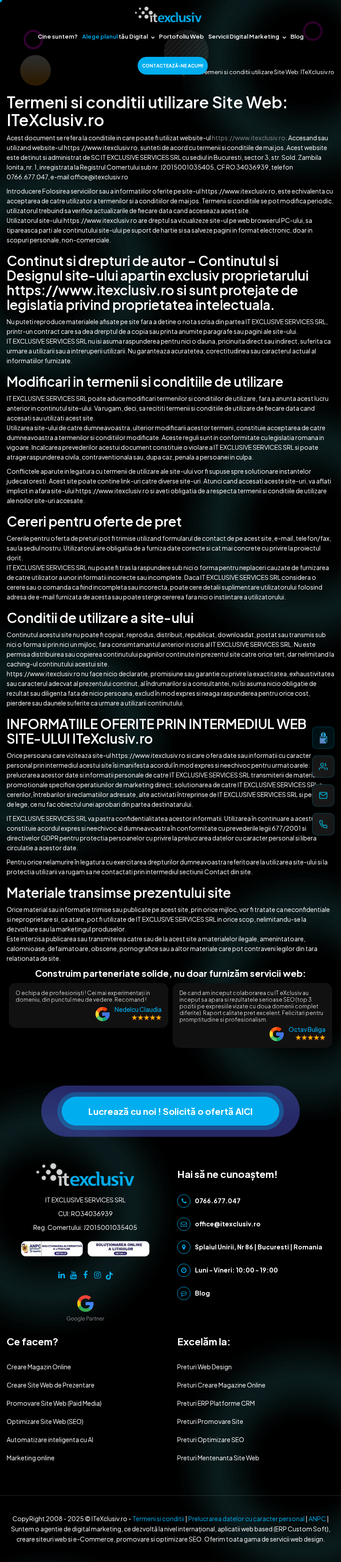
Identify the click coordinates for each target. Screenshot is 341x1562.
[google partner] (85, 1308)
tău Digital (115, 36)
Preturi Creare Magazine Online (221, 1385)
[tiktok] (109, 1275)
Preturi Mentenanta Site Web (218, 1458)
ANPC (317, 1518)
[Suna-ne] (323, 824)
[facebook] (85, 1275)
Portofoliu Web (181, 36)
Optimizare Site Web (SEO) (45, 1421)
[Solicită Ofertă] (323, 738)
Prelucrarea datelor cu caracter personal (246, 1518)
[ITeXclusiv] (168, 14)
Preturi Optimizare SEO (210, 1439)
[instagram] (97, 1275)
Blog (297, 36)
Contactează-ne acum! (172, 65)
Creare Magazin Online (39, 1367)
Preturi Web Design (204, 1367)
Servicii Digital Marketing (243, 36)
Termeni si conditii (158, 1518)
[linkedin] (61, 1275)
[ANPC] (52, 1249)
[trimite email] (323, 796)
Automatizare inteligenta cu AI (50, 1439)
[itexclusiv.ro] (85, 1173)
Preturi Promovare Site (210, 1421)
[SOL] (118, 1249)
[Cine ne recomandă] (323, 767)
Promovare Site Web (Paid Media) (54, 1403)
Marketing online (31, 1458)
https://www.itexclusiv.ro (248, 138)
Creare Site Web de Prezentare (51, 1385)
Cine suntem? (58, 36)
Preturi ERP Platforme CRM (216, 1403)
